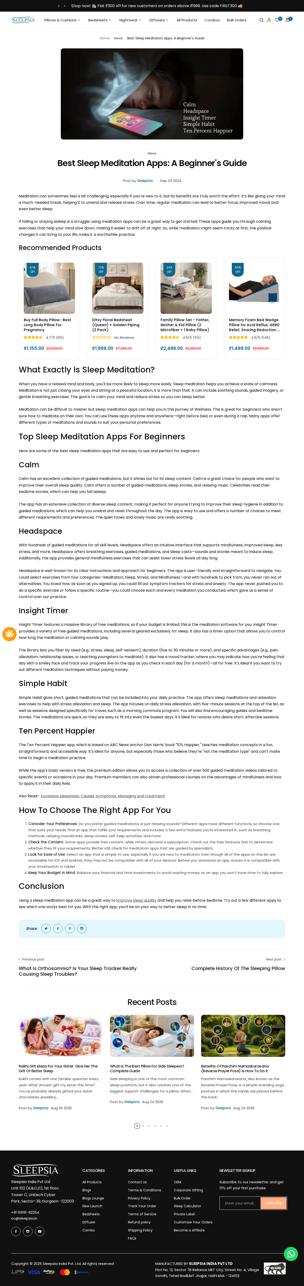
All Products (92, 1182)
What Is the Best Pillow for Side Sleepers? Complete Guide (147, 1068)
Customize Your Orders (193, 1222)
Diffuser (88, 1222)
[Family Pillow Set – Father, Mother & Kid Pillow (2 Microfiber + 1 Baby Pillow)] (186, 288)
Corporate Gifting (188, 1190)
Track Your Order (142, 1206)
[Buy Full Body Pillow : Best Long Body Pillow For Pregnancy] (49, 288)
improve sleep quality (136, 900)
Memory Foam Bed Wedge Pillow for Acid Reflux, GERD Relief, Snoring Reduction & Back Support (254, 324)
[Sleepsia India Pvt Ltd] (23, 20)
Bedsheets (91, 1214)
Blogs (86, 1190)
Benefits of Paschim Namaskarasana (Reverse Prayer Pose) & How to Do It (235, 1068)
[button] (58, 5)
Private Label (184, 1214)
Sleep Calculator (187, 1206)
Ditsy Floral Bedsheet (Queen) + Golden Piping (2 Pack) (115, 324)
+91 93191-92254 (25, 1212)
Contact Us (137, 1182)
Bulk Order (182, 1198)
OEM (177, 1182)
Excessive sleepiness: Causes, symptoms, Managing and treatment (103, 796)
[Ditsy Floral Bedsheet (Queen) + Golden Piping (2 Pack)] (117, 288)
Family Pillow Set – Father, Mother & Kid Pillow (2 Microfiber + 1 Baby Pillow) (185, 324)
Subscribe (273, 1203)
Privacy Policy (139, 1198)
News (118, 38)
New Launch (92, 1206)
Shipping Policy (140, 1230)
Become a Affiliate (189, 1230)
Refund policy (139, 1222)
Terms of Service (142, 1214)
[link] (46, 928)
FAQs (132, 1238)
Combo (88, 1230)
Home (105, 38)
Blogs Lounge (93, 1198)
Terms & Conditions (144, 1190)
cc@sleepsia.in (24, 1218)
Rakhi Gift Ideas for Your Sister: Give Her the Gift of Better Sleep (58, 1068)
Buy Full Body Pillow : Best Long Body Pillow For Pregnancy (47, 324)
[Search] (261, 20)
